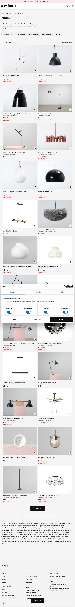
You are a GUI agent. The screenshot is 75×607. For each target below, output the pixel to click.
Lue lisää (4, 28)
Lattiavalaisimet (33, 34)
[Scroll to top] (3, 603)
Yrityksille (29, 583)
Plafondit (57, 34)
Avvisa (14, 319)
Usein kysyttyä (6, 586)
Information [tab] (37, 292)
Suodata (36, 600)
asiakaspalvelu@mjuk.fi (57, 576)
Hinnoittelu (29, 580)
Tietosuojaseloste (7, 595)
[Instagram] (5, 566)
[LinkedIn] (8, 566)
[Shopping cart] (72, 6)
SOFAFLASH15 (47, 1)
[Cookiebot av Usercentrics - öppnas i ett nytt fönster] (65, 286)
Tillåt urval (37, 319)
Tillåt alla (61, 319)
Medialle (4, 592)
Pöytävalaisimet (20, 34)
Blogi (3, 589)
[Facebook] (2, 566)
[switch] (28, 312)
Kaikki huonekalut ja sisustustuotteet (12, 13)
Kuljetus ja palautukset (33, 596)
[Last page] (52, 515)
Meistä (3, 580)
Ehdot (3, 583)
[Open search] (66, 6)
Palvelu (3, 576)
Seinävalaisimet (46, 34)
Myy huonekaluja (31, 576)
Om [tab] (62, 292)
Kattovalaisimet (7, 34)
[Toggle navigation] (2, 6)
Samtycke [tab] (13, 292)
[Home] (8, 6)
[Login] (69, 6)
